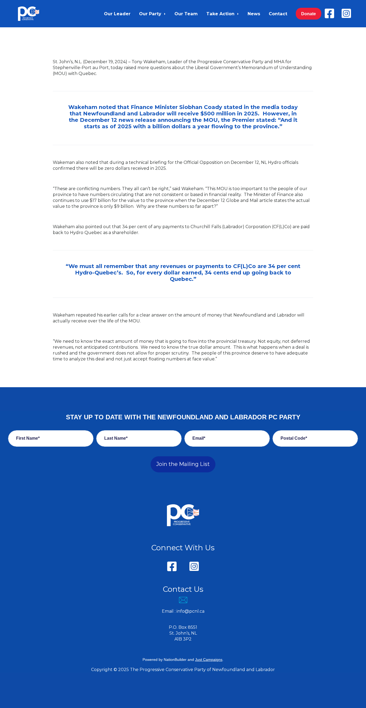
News (254, 13)
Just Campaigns (208, 659)
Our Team (186, 13)
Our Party (151, 13)
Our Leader (117, 13)
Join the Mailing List (183, 464)
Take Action (221, 13)
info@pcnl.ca (190, 611)
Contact (278, 13)
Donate (308, 13)
